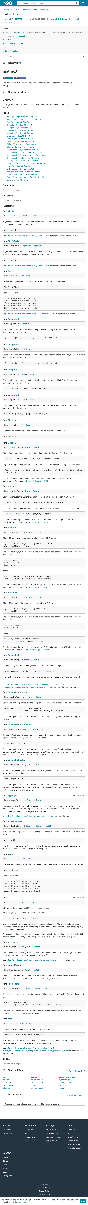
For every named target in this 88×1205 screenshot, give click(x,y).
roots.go (62, 1085)
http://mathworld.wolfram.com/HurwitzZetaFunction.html (31, 1048)
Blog (69, 1133)
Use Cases (7, 1130)
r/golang (6, 1168)
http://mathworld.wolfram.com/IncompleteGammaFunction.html (34, 684)
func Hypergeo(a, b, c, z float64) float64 (20, 160)
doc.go (34, 1077)
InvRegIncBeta (15, 821)
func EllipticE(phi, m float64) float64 (18, 138)
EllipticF (12, 486)
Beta (10, 271)
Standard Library (52, 1130)
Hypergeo (12, 795)
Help (26, 1141)
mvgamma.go (65, 1082)
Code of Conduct (74, 1148)
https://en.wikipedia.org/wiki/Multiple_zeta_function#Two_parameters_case (35, 1051)
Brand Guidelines (74, 1144)
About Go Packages (53, 1137)
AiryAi (11, 211)
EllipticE (12, 443)
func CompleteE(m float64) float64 (18, 130)
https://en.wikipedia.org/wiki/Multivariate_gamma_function (32, 960)
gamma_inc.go (37, 1088)
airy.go (6, 1077)
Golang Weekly (8, 1176)
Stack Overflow (30, 1137)
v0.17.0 (9, 19)
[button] (4, 32)
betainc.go (7, 1082)
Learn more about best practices (15, 36)
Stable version (76, 32)
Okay (83, 1201)
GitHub (5, 1161)
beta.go (6, 1080)
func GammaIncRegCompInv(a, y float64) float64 (24, 155)
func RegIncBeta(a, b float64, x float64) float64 (23, 177)
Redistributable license (34, 32)
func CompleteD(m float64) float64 (18, 127)
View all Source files (76, 1071)
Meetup (5, 1172)
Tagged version (56, 32)
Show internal (71, 1095)
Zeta (10, 1019)
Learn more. (23, 1202)
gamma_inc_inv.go (67, 1077)
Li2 (9, 897)
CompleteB (13, 319)
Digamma (12, 420)
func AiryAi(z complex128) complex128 (20, 116)
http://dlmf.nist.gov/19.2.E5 (36, 481)
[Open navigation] (83, 3)
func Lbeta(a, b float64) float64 (16, 166)
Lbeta (10, 854)
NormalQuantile (15, 965)
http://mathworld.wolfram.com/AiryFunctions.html (28, 236)
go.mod (12, 32)
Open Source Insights (13, 51)
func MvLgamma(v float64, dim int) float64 (21, 172)
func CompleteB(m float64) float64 (18, 125)
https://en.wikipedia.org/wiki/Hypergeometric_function (30, 816)
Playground (28, 1130)
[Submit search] (77, 3)
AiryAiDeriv (13, 241)
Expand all (81, 1095)
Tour (26, 1133)
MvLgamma (13, 942)
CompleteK (13, 395)
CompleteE (13, 369)
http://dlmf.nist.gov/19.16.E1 (36, 650)
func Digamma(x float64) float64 (17, 136)
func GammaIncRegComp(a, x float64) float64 (23, 152)
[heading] (10, 3)
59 (9, 22)
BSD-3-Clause (61, 19)
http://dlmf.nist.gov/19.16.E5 (36, 587)
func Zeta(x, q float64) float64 (16, 180)
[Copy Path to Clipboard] (48, 10)
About (71, 1125)
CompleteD (13, 344)
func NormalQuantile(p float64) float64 (20, 174)
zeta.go (62, 1088)
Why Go (6, 1125)
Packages (50, 1125)
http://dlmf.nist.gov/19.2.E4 (36, 522)
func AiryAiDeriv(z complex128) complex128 (22, 119)
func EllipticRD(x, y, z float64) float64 (19, 144)
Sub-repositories (52, 1133)
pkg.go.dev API (52, 1141)
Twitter (5, 1157)
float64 (21, 276)
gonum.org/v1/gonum (29, 10)
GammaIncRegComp (18, 692)
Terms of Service (44, 1187)
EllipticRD (12, 527)
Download (71, 1130)
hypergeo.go (64, 1080)
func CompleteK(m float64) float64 (18, 133)
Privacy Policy (44, 1191)
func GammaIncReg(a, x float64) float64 (20, 149)
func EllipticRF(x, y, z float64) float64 (19, 147)
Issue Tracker (73, 1137)
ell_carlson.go (37, 1080)
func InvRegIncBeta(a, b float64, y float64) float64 (25, 163)
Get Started (30, 1125)
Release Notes (73, 1141)
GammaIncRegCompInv (19, 724)
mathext (43, 10)
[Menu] (44, 56)
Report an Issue (44, 1194)
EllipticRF (12, 592)
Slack (5, 1165)
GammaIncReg (15, 655)
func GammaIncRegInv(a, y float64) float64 (21, 158)
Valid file (11, 32)
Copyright (44, 1184)
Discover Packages (10, 10)
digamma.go (8, 1085)
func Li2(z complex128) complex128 (18, 169)
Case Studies (8, 1133)
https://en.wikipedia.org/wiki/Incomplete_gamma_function (28, 687)
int (32, 947)
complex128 (21, 216)
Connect (7, 1153)
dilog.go (6, 1088)
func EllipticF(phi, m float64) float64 (18, 141)
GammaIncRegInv (16, 760)
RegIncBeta (13, 984)
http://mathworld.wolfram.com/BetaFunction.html (28, 314)
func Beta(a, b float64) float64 (16, 122)
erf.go (33, 1085)
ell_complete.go (38, 1082)
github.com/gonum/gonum (13, 43)
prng (7, 1101)
